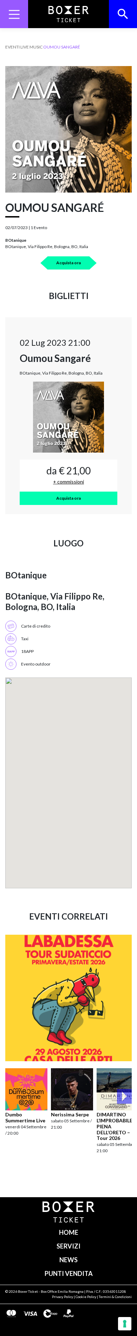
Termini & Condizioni (115, 1297)
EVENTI (12, 47)
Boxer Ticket (28, 1291)
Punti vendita (69, 1273)
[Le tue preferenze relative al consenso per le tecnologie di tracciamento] (124, 1323)
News (68, 1260)
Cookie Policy (86, 1297)
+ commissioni (68, 482)
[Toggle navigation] (14, 14)
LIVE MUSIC (31, 47)
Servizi (68, 1246)
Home (68, 1232)
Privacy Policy (62, 1297)
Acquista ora (68, 262)
